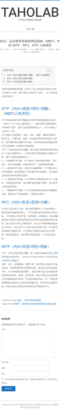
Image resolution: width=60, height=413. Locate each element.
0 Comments (34, 52)
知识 (42, 49)
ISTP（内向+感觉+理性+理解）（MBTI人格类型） (29, 75)
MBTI (6, 123)
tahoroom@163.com (33, 407)
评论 (4, 329)
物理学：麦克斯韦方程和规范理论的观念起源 (34, 303)
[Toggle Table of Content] (47, 70)
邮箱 (4, 368)
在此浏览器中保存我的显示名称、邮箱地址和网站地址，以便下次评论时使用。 (29, 381)
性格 (4, 230)
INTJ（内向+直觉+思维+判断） (20, 78)
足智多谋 (43, 216)
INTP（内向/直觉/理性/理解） (20, 81)
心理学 (36, 49)
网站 (3, 374)
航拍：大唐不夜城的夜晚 (29, 300)
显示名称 (6, 362)
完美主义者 (17, 208)
